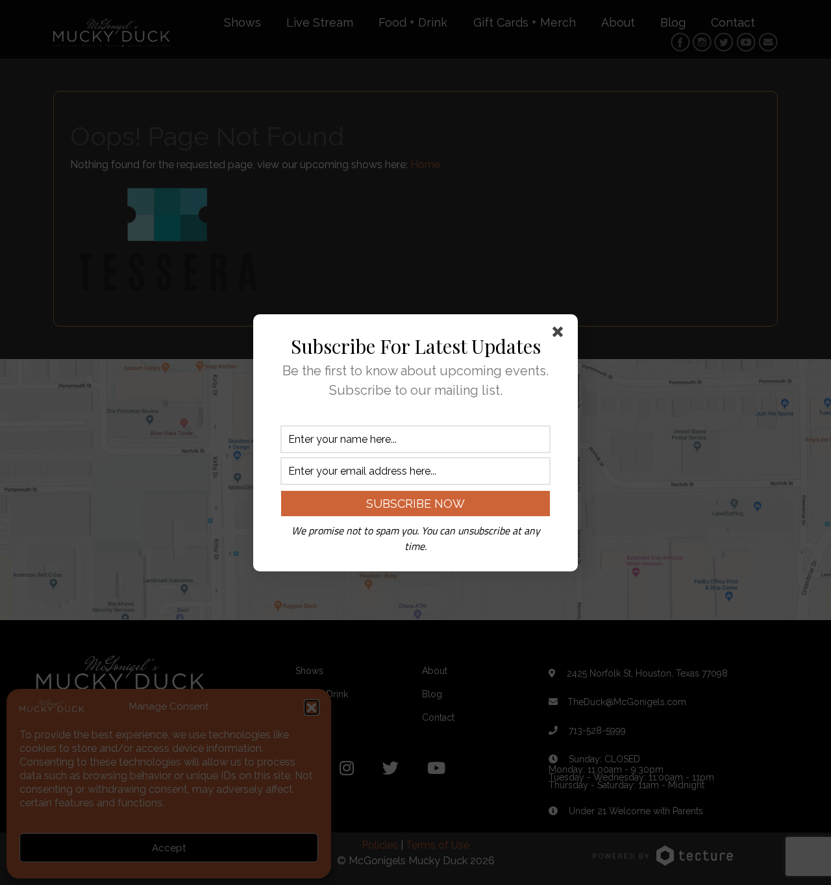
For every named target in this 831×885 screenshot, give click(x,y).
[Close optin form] (560, 334)
